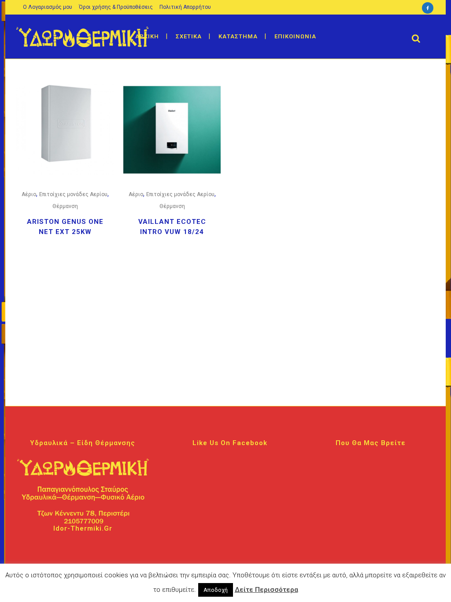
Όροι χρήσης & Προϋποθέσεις (116, 7)
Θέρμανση (65, 206)
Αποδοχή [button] (215, 590)
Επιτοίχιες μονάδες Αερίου (73, 194)
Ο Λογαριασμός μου (47, 7)
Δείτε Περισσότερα (266, 590)
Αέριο (29, 194)
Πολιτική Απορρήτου (185, 7)
